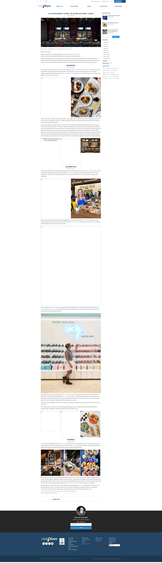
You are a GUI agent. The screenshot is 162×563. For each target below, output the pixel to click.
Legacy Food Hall (62, 443)
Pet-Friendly (111, 76)
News (104, 76)
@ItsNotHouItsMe (76, 54)
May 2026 (106, 48)
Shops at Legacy (86, 220)
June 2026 (106, 46)
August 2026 (106, 42)
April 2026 (106, 50)
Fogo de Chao (65, 396)
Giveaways (114, 70)
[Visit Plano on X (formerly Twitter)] (43, 1)
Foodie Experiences (86, 543)
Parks (107, 76)
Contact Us (71, 544)
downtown (80, 485)
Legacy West (53, 307)
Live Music (112, 72)
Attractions (54, 49)
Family (61, 49)
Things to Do (59, 6)
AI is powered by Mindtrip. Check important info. (111, 558)
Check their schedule (73, 482)
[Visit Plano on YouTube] (46, 1)
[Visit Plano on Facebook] (37, 1)
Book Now (70, 538)
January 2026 (106, 56)
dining (50, 491)
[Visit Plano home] (44, 6)
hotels (58, 491)
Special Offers (105, 78)
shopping (46, 491)
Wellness (117, 78)
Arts (104, 68)
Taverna (42, 309)
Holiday (104, 72)
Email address (81, 522)
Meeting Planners (105, 1)
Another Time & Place (74, 221)
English (113, 545)
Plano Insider (118, 6)
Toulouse (47, 309)
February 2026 (107, 54)
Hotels (66, 49)
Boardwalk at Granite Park (88, 170)
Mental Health (113, 74)
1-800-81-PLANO (77, 558)
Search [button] (116, 36)
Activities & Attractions (86, 539)
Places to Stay (103, 6)
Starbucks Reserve (67, 394)
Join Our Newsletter (73, 546)
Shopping (69, 49)
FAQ (69, 547)
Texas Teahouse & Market (61, 69)
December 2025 (107, 58)
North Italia (53, 309)
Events (89, 6)
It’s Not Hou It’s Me (67, 54)
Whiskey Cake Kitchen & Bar (67, 73)
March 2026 (106, 52)
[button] (124, 1)
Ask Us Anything (72, 549)
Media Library (112, 541)
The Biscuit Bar (70, 172)
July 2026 (106, 44)
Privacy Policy (99, 558)
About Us (70, 539)
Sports (112, 1)
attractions (54, 491)
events (62, 491)
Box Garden (74, 445)
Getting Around (98, 539)
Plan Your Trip (74, 6)
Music (118, 74)
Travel (114, 78)
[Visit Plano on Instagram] (40, 1)
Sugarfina (87, 398)
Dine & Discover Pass (95, 1)
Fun (63, 49)
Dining (58, 49)
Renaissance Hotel (75, 69)
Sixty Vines (87, 69)
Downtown (116, 68)
